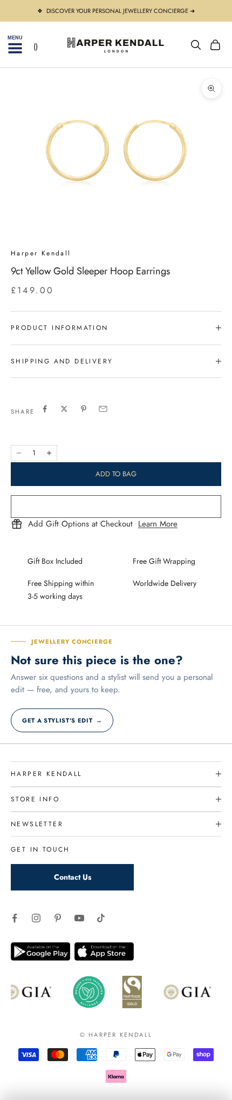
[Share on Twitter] (64, 408)
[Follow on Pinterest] (57, 918)
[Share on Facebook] (44, 408)
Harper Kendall (41, 253)
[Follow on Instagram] (36, 918)
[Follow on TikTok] (100, 918)
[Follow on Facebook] (14, 918)
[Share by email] (103, 408)
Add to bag (116, 474)
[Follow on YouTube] (79, 918)
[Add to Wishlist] (116, 506)
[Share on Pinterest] (83, 408)
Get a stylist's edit (62, 720)
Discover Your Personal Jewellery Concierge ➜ (120, 10)
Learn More (158, 524)
